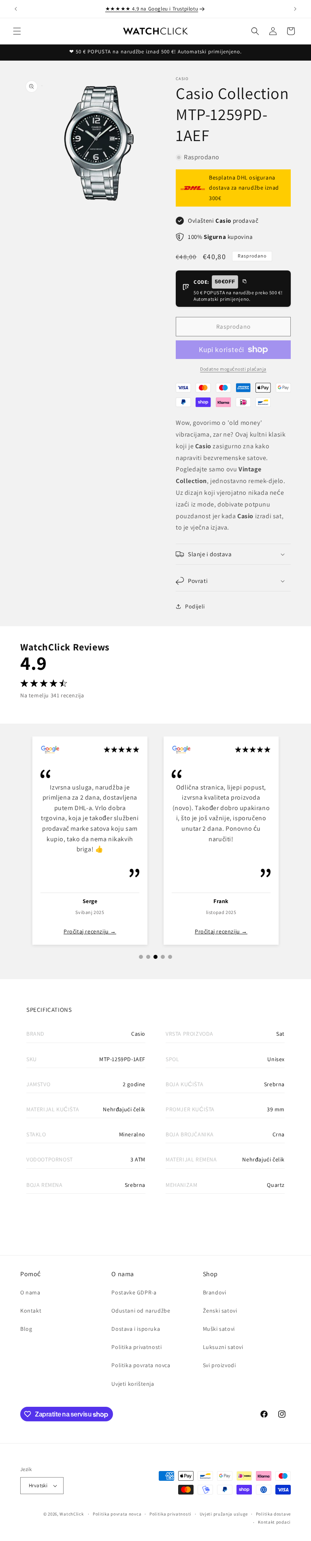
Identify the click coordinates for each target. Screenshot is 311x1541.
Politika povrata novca (140, 1365)
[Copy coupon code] (244, 281)
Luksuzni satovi (223, 1347)
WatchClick (71, 1514)
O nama (30, 1292)
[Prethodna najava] (16, 9)
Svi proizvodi (219, 1365)
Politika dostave (273, 1514)
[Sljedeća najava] (295, 9)
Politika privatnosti (136, 1347)
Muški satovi (219, 1328)
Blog (26, 1328)
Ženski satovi (220, 1310)
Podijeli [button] (195, 606)
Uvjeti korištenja (132, 1383)
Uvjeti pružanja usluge (224, 1514)
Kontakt (30, 1310)
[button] (17, 31)
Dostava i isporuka (135, 1328)
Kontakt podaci (274, 1522)
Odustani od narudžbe (140, 1310)
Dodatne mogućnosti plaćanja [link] (233, 369)
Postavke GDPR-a (133, 1292)
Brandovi (214, 1292)
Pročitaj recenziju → (90, 931)
